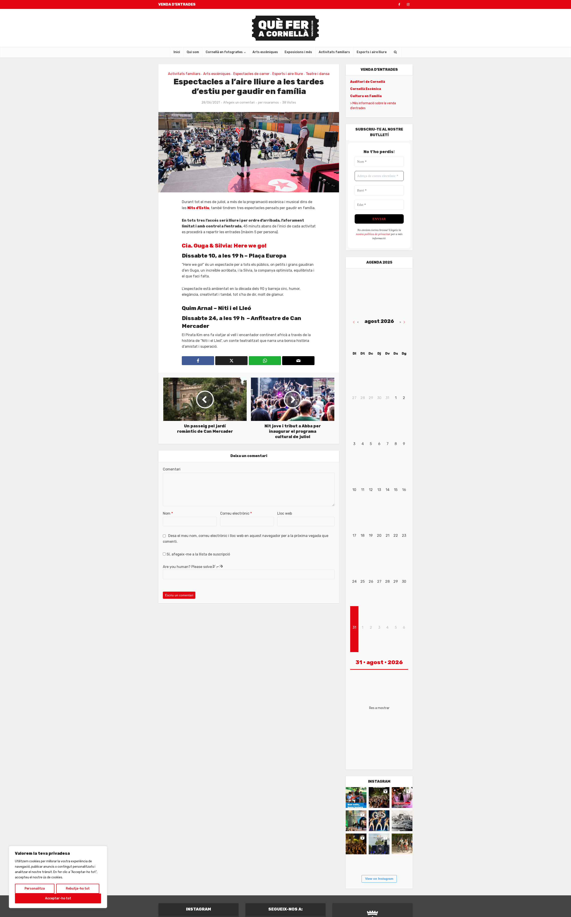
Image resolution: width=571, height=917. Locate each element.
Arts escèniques (265, 52)
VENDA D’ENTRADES (177, 4)
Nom (168, 513)
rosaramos (271, 102)
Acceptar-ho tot (58, 898)
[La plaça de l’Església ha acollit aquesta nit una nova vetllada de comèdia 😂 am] (356, 844)
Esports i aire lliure (372, 52)
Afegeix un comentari (239, 102)
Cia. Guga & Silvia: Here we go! (224, 245)
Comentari (171, 469)
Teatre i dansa (317, 74)
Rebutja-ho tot (78, 888)
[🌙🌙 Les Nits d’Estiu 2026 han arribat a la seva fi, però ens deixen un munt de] (379, 797)
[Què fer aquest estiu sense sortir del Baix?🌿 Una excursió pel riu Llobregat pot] (402, 844)
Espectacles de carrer (251, 74)
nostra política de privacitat (373, 234)
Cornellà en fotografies (224, 52)
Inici (177, 52)
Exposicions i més (298, 52)
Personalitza (35, 888)
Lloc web (284, 513)
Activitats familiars (334, 52)
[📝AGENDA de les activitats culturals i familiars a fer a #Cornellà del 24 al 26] (402, 797)
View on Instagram (379, 878)
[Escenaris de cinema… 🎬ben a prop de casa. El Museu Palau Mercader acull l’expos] (402, 820)
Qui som (193, 52)
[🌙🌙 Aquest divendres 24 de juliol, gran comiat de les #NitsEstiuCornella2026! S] (379, 820)
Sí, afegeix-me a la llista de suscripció (198, 554)
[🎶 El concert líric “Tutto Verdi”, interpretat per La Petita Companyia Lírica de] (356, 820)
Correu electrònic (236, 513)
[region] (58, 877)
